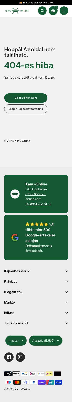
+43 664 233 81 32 (38, 204)
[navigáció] (64, 10)
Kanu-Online (22, 140)
